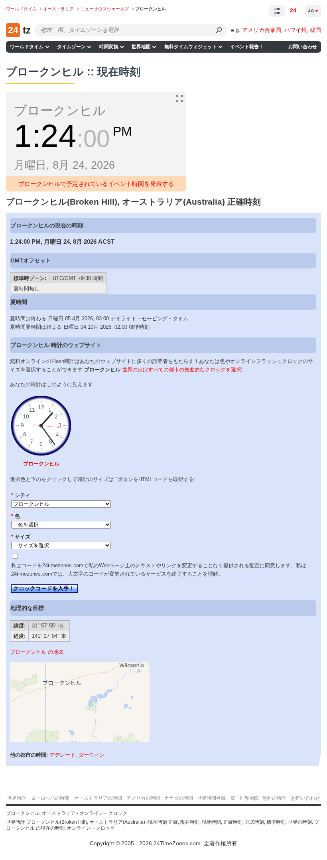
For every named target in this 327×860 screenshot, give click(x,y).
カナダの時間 (178, 798)
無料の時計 (274, 798)
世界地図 (141, 46)
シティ (20, 495)
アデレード (62, 755)
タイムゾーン (71, 46)
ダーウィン (91, 755)
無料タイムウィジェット (190, 46)
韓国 (315, 30)
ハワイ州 (295, 30)
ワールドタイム (26, 46)
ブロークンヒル (41, 464)
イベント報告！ (247, 46)
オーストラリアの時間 (98, 798)
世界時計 (16, 798)
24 (293, 10)
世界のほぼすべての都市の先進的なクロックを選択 (181, 370)
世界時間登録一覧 (216, 798)
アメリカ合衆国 (261, 30)
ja (311, 11)
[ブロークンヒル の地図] (80, 740)
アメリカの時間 (143, 798)
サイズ (20, 537)
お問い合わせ (302, 46)
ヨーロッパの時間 (50, 798)
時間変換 (108, 46)
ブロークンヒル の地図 (36, 652)
